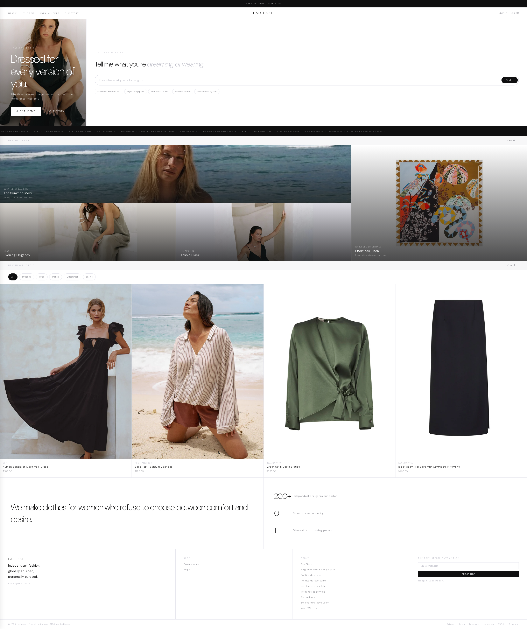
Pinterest (514, 624)
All (12, 276)
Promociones (191, 564)
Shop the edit (25, 111)
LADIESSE (263, 13)
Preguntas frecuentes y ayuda (318, 569)
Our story (56, 111)
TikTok (501, 624)
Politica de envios (311, 575)
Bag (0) (515, 13)
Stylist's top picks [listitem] (135, 91)
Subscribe (468, 574)
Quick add (65, 456)
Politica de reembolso (313, 580)
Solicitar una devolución (315, 602)
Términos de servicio (313, 591)
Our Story (72, 13)
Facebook (474, 624)
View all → (513, 140)
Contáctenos (308, 597)
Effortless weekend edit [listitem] (108, 91)
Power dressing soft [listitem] (207, 91)
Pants (55, 276)
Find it (510, 80)
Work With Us (309, 608)
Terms (462, 624)
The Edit (28, 13)
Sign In (503, 13)
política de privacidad (313, 586)
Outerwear (72, 276)
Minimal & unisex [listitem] (159, 91)
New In (13, 13)
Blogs (187, 569)
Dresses (26, 276)
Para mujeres (49, 13)
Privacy (451, 624)
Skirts (89, 276)
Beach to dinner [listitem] (182, 91)
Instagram (488, 624)
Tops (41, 276)
